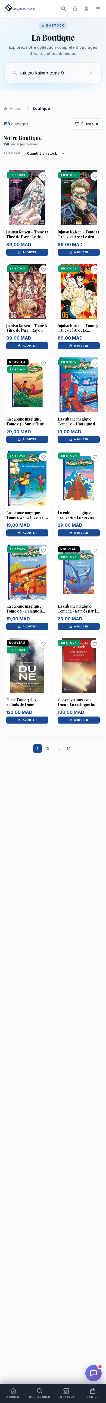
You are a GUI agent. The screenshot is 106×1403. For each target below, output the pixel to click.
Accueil (17, 108)
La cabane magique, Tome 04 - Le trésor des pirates (27, 517)
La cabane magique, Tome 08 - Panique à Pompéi (24, 611)
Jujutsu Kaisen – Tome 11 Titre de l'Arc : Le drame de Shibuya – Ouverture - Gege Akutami (78, 239)
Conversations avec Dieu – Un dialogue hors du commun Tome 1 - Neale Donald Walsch (78, 707)
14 (68, 748)
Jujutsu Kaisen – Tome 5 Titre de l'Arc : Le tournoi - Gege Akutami (78, 330)
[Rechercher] (63, 9)
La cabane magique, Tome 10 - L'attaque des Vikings (78, 423)
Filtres (87, 124)
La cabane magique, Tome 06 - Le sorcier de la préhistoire (79, 517)
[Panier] (75, 9)
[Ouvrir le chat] (93, 1373)
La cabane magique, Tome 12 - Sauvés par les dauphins (79, 611)
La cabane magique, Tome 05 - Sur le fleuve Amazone (26, 423)
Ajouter (30, 252)
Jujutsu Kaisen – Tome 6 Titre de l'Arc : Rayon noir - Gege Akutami (26, 330)
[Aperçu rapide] (27, 208)
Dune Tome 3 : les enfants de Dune (21, 702)
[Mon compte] (86, 9)
